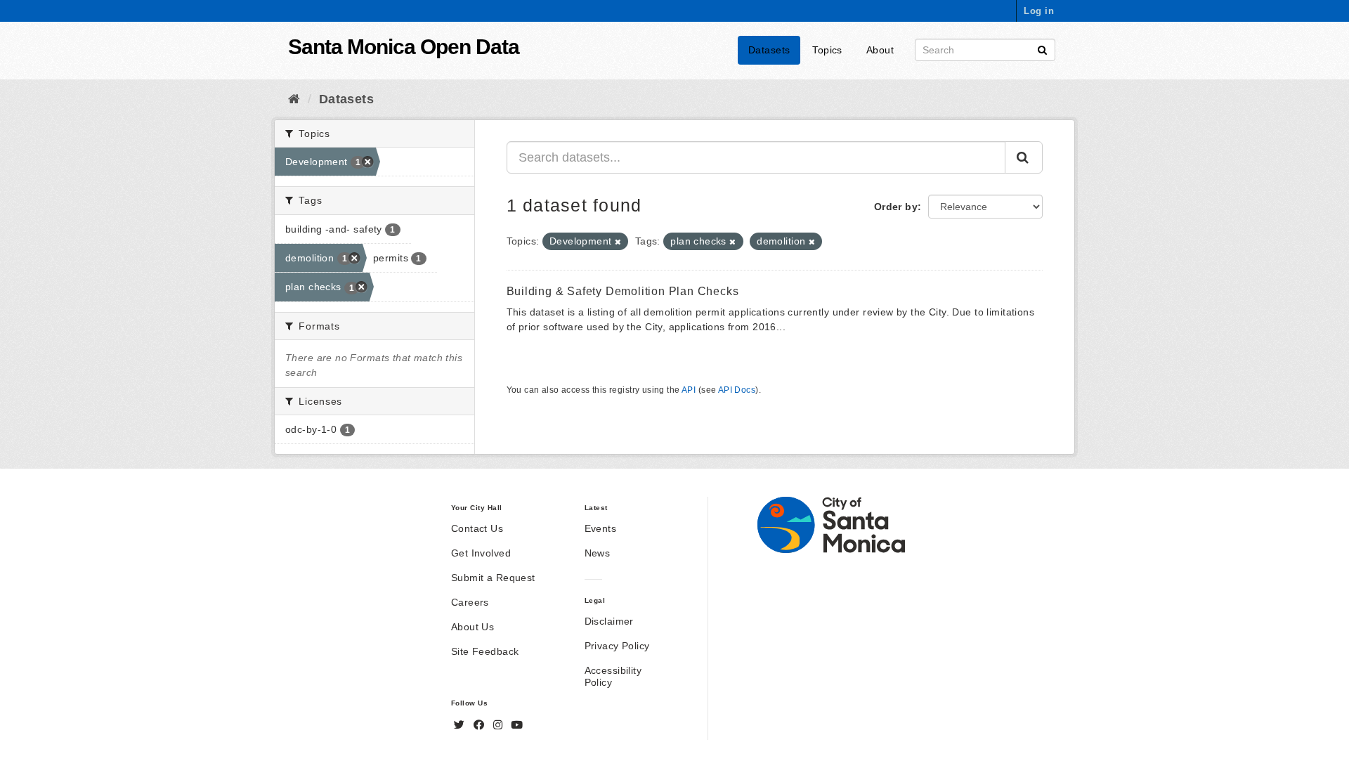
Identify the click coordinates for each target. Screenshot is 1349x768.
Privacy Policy (617, 645)
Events (601, 528)
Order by (896, 206)
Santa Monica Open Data (403, 46)
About (880, 50)
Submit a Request (493, 577)
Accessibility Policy (613, 676)
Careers (470, 602)
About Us (472, 626)
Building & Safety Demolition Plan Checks (623, 291)
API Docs (736, 390)
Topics (827, 50)
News (598, 553)
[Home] (294, 99)
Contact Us (477, 528)
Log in (1039, 11)
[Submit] (1042, 49)
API (689, 390)
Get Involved (481, 553)
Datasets (769, 50)
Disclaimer (609, 621)
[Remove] (618, 241)
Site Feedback (485, 651)
